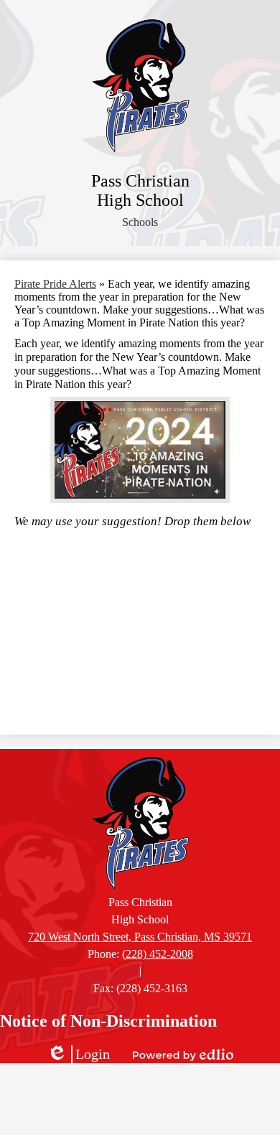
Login (78, 1054)
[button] (140, 222)
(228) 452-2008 (157, 954)
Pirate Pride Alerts (55, 284)
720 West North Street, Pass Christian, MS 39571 (140, 937)
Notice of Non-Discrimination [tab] (108, 1021)
